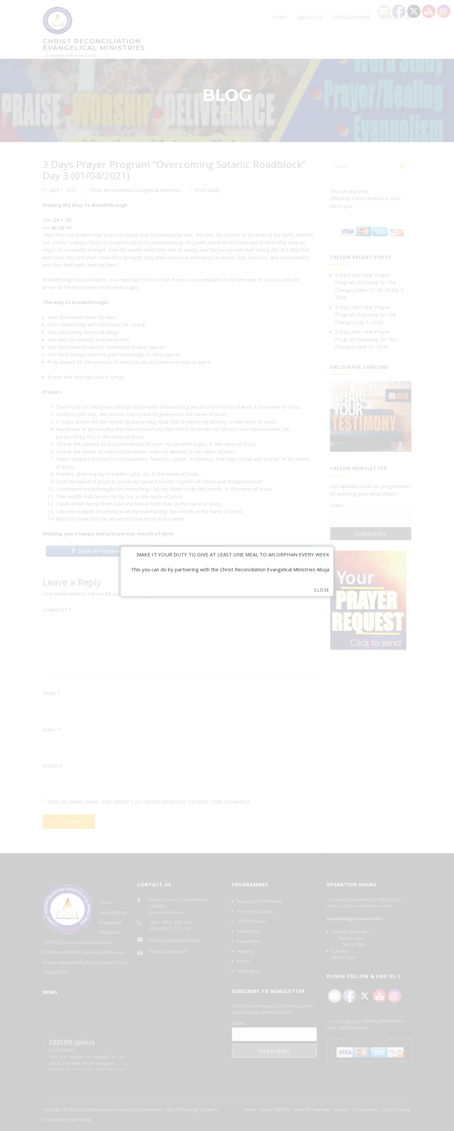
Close (321, 590)
